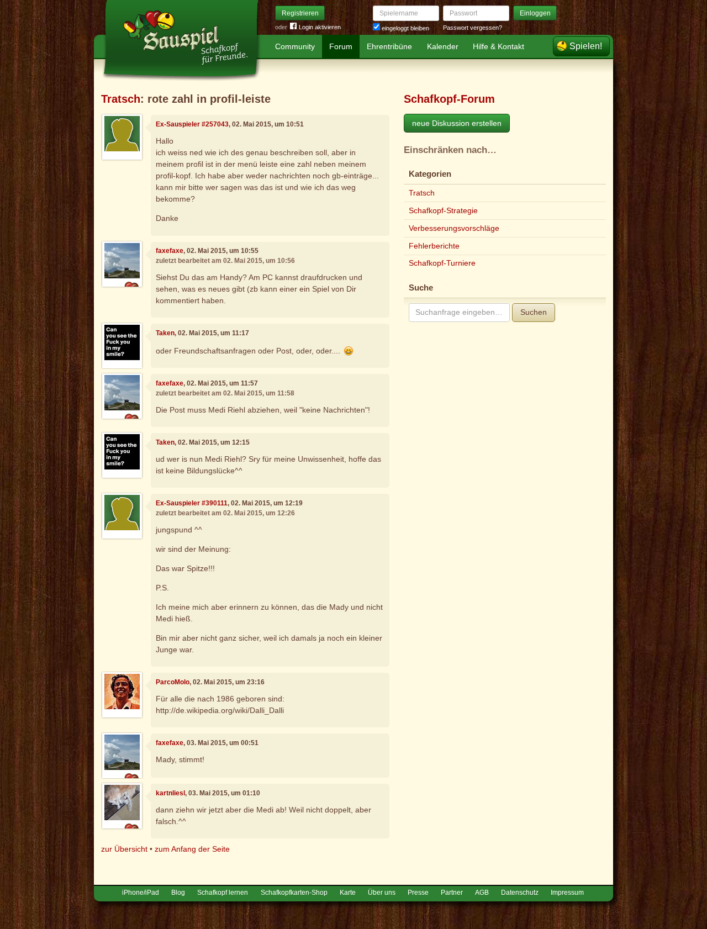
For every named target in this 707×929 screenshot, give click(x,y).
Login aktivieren (320, 27)
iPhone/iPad (140, 892)
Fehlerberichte (434, 245)
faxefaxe (169, 251)
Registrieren (300, 13)
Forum (340, 46)
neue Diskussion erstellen (457, 123)
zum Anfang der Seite (192, 848)
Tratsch (120, 99)
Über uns (381, 892)
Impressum (567, 892)
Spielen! (585, 46)
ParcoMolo (172, 682)
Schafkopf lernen (222, 892)
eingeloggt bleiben (404, 28)
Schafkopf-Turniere (442, 262)
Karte (348, 892)
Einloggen (535, 13)
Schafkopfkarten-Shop (294, 892)
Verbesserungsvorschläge (454, 228)
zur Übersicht (124, 848)
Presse (418, 892)
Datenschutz (520, 892)
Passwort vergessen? (472, 27)
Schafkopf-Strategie (443, 210)
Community (295, 46)
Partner (452, 892)
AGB (482, 892)
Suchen (533, 312)
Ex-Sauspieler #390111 (192, 503)
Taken (165, 333)
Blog (178, 892)
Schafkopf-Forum (449, 99)
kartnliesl (170, 793)
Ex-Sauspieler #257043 (192, 124)
